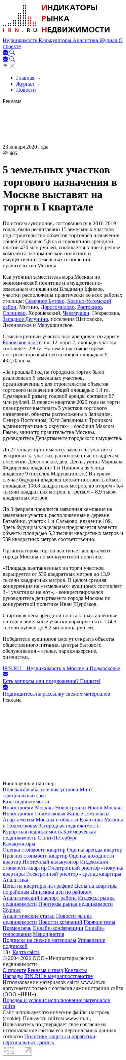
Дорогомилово (58, 307)
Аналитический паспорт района (40, 898)
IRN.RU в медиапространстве (58, 976)
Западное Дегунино (25, 319)
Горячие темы (99, 922)
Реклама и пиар (45, 970)
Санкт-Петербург (57, 838)
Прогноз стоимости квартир (35, 856)
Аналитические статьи (29, 916)
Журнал (109, 40)
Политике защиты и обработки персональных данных (49, 1039)
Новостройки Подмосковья (34, 813)
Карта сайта (26, 952)
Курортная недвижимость (32, 831)
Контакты (76, 970)
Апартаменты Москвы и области (40, 819)
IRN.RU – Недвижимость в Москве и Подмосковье (61, 668)
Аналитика (86, 40)
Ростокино (89, 307)
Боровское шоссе (22, 342)
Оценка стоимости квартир (34, 850)
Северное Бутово (45, 301)
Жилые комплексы (88, 813)
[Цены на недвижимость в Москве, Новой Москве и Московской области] (56, 34)
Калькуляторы (56, 40)
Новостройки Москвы (28, 807)
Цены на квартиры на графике (38, 886)
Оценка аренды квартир (94, 850)
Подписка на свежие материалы (39, 940)
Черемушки (76, 313)
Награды (13, 976)
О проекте (14, 970)
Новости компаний (60, 922)
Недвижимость (21, 40)
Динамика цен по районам (61, 892)
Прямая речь (17, 928)
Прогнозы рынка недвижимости (75, 904)
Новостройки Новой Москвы (89, 807)
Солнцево (14, 313)
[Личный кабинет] (6, 53)
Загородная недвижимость (69, 825)
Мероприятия (48, 934)
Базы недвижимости (26, 801)
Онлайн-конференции (58, 928)
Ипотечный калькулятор (51, 862)
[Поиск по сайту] (12, 53)
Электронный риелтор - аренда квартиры (73, 874)
